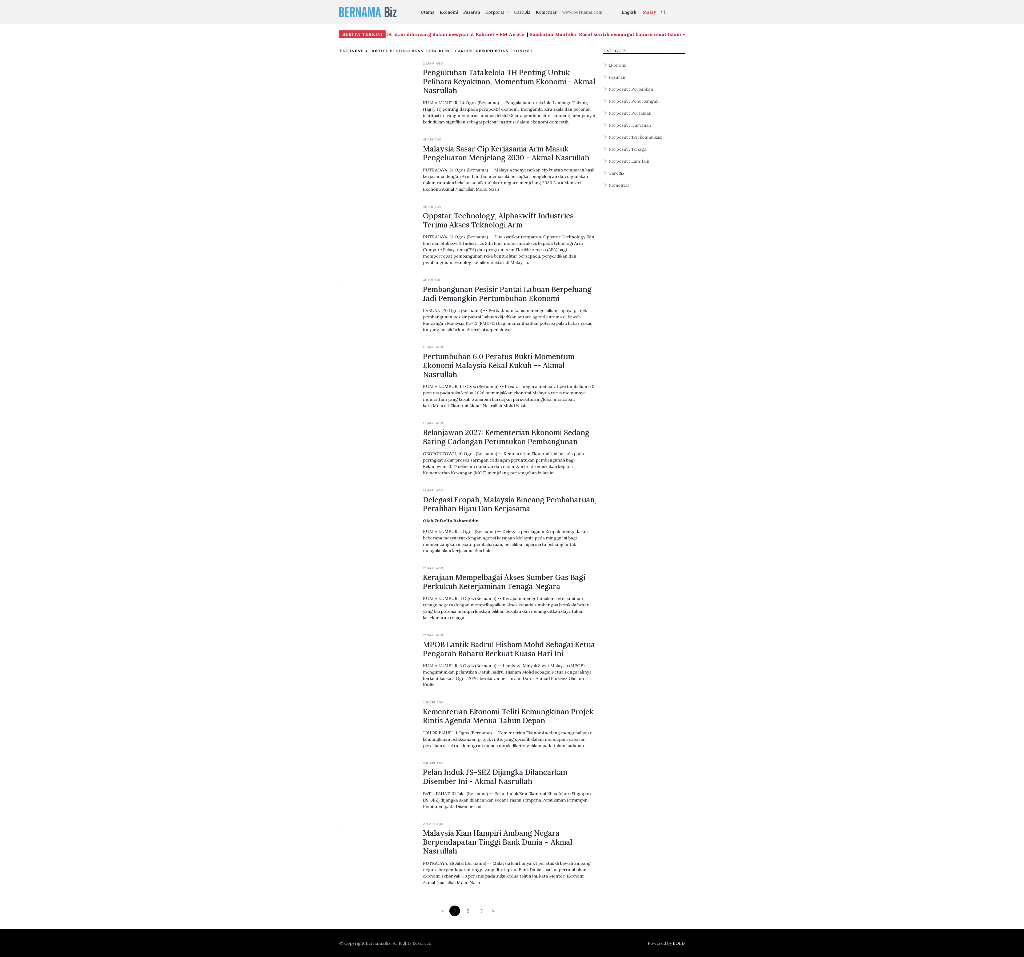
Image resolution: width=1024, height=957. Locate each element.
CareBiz (522, 12)
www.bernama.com (582, 12)
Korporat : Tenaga (626, 149)
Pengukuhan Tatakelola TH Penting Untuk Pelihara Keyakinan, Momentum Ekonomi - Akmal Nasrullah (509, 81)
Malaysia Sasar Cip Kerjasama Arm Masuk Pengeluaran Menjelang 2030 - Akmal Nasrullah (506, 153)
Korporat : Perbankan (630, 89)
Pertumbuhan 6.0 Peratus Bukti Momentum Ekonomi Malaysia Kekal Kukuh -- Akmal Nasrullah (498, 365)
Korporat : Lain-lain (628, 161)
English (629, 12)
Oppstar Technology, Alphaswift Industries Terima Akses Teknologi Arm (498, 220)
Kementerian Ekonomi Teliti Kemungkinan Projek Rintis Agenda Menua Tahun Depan (508, 716)
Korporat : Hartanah (629, 125)
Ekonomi (449, 12)
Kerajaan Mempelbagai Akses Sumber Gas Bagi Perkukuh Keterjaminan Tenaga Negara (504, 581)
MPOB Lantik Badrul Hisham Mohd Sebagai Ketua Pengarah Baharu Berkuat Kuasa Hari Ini (509, 649)
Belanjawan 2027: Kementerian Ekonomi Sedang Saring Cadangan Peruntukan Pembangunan (506, 437)
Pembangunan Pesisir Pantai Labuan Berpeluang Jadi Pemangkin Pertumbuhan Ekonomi (507, 294)
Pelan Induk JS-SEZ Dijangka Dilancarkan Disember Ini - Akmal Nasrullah (495, 776)
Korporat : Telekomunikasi (634, 137)
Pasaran (471, 12)
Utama (427, 12)
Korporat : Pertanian (629, 113)
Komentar (546, 12)
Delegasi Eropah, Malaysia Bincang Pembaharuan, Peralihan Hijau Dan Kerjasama (510, 504)
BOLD (679, 943)
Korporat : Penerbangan (633, 101)
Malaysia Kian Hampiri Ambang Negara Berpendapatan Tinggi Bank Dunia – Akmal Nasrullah (497, 842)
